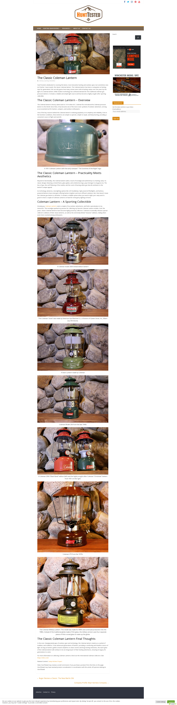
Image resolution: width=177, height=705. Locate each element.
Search (114, 34)
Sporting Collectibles (49, 81)
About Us (76, 28)
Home (39, 28)
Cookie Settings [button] (161, 702)
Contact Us (86, 28)
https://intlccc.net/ (43, 658)
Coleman (41, 81)
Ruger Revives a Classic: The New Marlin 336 (55, 678)
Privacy (53, 692)
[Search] (138, 37)
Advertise (39, 692)
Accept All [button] (171, 702)
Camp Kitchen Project (55, 661)
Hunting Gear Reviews (51, 28)
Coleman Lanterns (51, 206)
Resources (66, 28)
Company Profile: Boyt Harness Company (91, 683)
